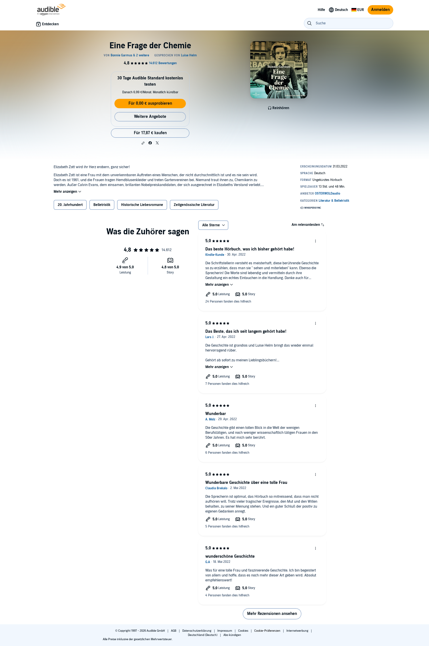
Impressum (225, 631)
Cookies (243, 631)
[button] (143, 143)
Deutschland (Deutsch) (203, 635)
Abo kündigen (232, 635)
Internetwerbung (297, 631)
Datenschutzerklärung (197, 631)
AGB (174, 631)
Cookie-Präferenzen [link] (267, 631)
